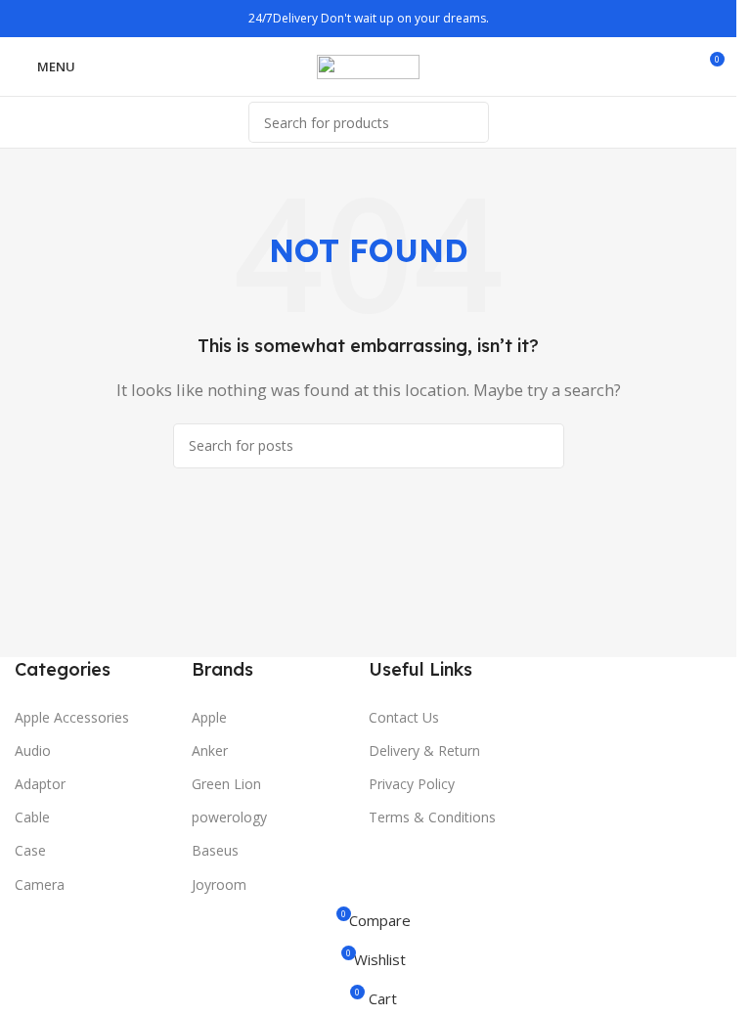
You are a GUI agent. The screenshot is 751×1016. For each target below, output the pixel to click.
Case (30, 850)
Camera (40, 884)
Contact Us (404, 717)
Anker (210, 750)
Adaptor (40, 783)
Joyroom (219, 884)
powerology (229, 817)
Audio (33, 750)
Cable (32, 817)
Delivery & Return (424, 750)
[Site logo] (368, 64)
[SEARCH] (468, 122)
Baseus (215, 850)
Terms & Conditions (432, 817)
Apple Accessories (72, 717)
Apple (209, 717)
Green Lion (226, 783)
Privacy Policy (412, 783)
